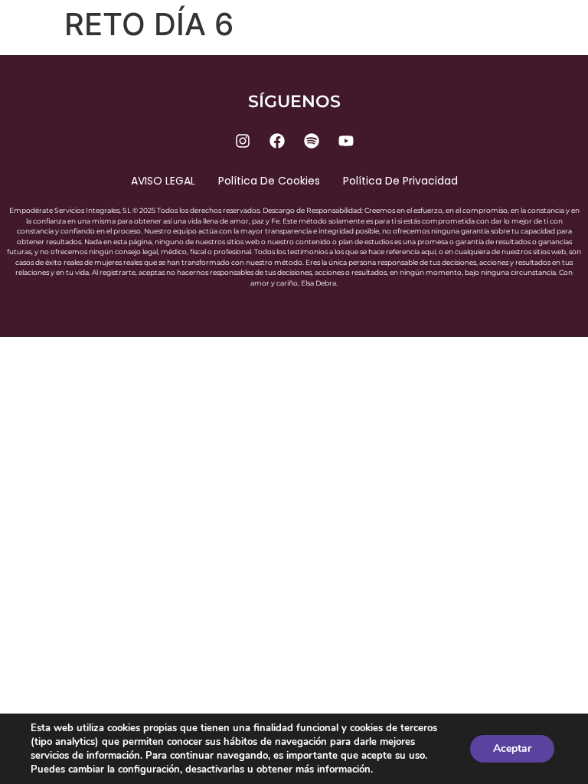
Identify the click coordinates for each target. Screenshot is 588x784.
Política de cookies (269, 180)
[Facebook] (277, 141)
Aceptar (512, 748)
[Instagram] (242, 141)
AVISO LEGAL (163, 180)
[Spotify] (311, 141)
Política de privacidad (400, 180)
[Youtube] (346, 141)
